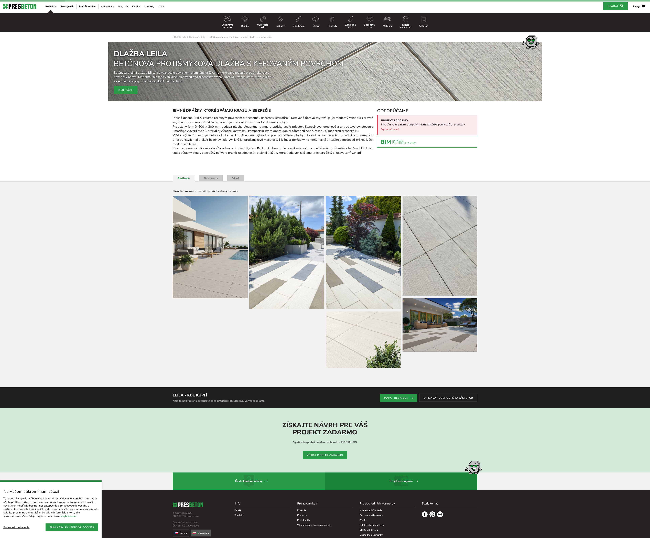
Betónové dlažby (198, 37)
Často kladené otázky (249, 481)
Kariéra (136, 6)
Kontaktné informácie (371, 510)
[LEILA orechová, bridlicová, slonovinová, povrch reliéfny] (286, 252)
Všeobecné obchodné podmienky (314, 525)
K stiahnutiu (107, 6)
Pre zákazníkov (87, 6)
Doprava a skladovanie (371, 515)
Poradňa (301, 510)
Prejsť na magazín (401, 481)
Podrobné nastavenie (16, 527)
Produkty (50, 6)
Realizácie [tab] (184, 178)
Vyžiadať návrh (390, 129)
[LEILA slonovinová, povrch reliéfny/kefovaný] (210, 247)
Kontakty (149, 6)
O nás (161, 6)
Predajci (239, 515)
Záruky (363, 520)
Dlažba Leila (265, 37)
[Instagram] (440, 514)
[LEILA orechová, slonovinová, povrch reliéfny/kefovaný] (440, 325)
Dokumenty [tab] (211, 178)
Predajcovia (67, 6)
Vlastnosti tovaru (369, 530)
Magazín (123, 6)
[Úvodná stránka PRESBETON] (19, 6)
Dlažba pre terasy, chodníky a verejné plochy (233, 37)
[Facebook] (425, 514)
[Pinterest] (432, 514)
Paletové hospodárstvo (372, 525)
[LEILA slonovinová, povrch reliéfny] (363, 339)
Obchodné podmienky (371, 534)
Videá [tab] (235, 178)
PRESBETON (179, 37)
